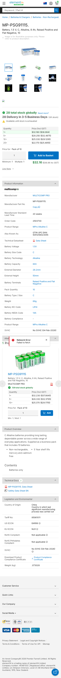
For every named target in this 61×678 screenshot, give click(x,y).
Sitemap (46, 644)
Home (5, 17)
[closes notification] (46, 339)
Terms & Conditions (10, 644)
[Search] (56, 10)
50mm (36, 275)
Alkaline (36, 258)
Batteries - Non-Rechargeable (47, 17)
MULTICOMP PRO (41, 195)
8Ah (35, 264)
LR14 (35, 307)
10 (34, 289)
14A (34, 313)
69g (35, 301)
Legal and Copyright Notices (32, 640)
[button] (4, 3)
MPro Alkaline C (40, 227)
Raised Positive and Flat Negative (44, 282)
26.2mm (37, 270)
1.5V (35, 246)
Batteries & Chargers (20, 17)
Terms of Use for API (31, 644)
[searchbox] (28, 10)
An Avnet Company (10, 659)
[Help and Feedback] (55, 672)
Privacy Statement (10, 640)
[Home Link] (22, 3)
